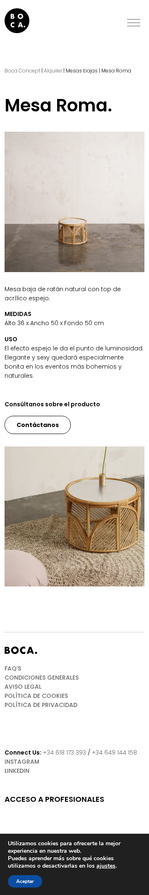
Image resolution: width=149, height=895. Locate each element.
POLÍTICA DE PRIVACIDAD (41, 705)
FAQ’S (13, 668)
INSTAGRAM (22, 761)
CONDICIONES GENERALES (42, 677)
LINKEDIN (17, 771)
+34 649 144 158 (114, 752)
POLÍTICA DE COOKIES (36, 696)
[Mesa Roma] (74, 202)
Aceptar (25, 881)
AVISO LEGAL (23, 687)
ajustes (105, 866)
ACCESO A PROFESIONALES (54, 799)
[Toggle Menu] (133, 23)
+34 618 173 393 (64, 752)
